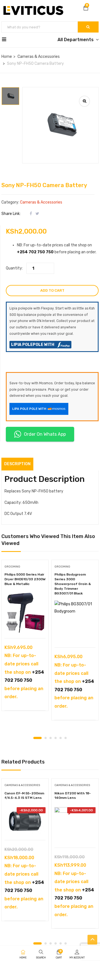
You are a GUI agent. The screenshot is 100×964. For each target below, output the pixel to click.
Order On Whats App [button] (45, 434)
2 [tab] (45, 738)
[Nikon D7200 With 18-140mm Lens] (75, 824)
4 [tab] (55, 738)
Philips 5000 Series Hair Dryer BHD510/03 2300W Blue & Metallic (25, 579)
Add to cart (52, 290)
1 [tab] (37, 738)
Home (6, 56)
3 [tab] (50, 738)
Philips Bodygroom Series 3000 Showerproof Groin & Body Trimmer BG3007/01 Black (72, 584)
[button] (85, 8)
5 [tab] (60, 738)
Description (17, 464)
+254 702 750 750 (35, 252)
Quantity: (14, 268)
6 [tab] (65, 738)
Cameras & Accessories (39, 56)
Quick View (25, 624)
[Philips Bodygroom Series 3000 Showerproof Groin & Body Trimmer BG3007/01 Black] (75, 621)
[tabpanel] (25, 637)
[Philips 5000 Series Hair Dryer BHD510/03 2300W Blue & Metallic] (25, 612)
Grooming (12, 566)
